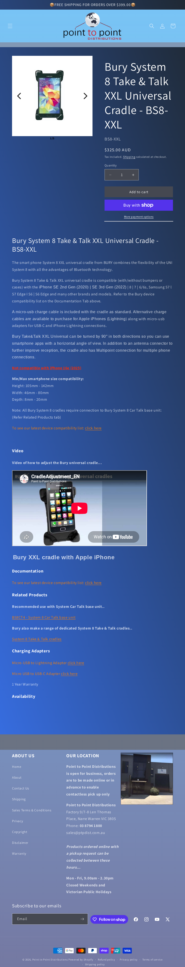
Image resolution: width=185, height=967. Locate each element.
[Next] (85, 96)
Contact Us (20, 788)
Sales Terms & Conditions (31, 810)
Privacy (17, 821)
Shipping (129, 157)
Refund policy (106, 959)
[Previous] (19, 96)
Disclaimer (20, 842)
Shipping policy (95, 964)
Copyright (19, 832)
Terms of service (152, 959)
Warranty (19, 853)
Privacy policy (129, 959)
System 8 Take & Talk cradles (37, 639)
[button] (10, 26)
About (17, 777)
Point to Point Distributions (50, 959)
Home (16, 766)
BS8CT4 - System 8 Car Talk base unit (44, 617)
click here (93, 428)
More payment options (139, 216)
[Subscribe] (82, 919)
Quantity (111, 165)
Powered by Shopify (80, 959)
